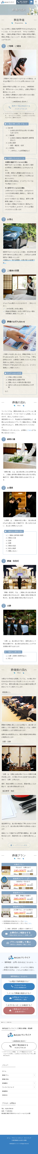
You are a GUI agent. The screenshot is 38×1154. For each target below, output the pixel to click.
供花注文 (5, 1095)
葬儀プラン (5, 1075)
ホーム (4, 1071)
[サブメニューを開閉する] (34, 1075)
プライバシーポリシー (17, 1138)
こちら (29, 430)
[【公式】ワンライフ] (7, 2)
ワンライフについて (8, 1087)
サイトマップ (27, 1138)
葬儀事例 (5, 1091)
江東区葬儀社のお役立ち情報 (19, 1140)
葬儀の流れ (5, 1079)
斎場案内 (5, 1083)
